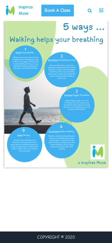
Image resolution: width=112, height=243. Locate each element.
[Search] (90, 10)
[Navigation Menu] (101, 10)
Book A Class (57, 10)
